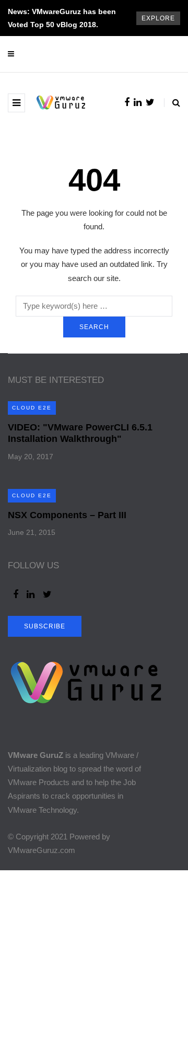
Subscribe (44, 626)
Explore (158, 18)
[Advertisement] (94, 964)
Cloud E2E (32, 408)
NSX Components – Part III (67, 515)
